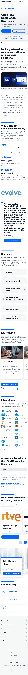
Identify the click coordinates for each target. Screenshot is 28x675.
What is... (3, 628)
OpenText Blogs (12, 599)
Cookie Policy (14, 655)
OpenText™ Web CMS (17, 670)
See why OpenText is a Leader (15, 38)
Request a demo (19, 31)
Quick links (4, 636)
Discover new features (9, 388)
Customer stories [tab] (8, 505)
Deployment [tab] (5, 469)
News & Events (5, 632)
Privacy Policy (14, 650)
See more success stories (10, 537)
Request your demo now (9, 384)
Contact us (6, 31)
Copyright (4, 665)
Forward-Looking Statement (14, 658)
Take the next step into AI (12, 573)
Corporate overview (6, 624)
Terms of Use (14, 652)
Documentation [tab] (20, 505)
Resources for (5, 621)
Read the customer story (12, 240)
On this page (4, 42)
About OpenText (12, 591)
